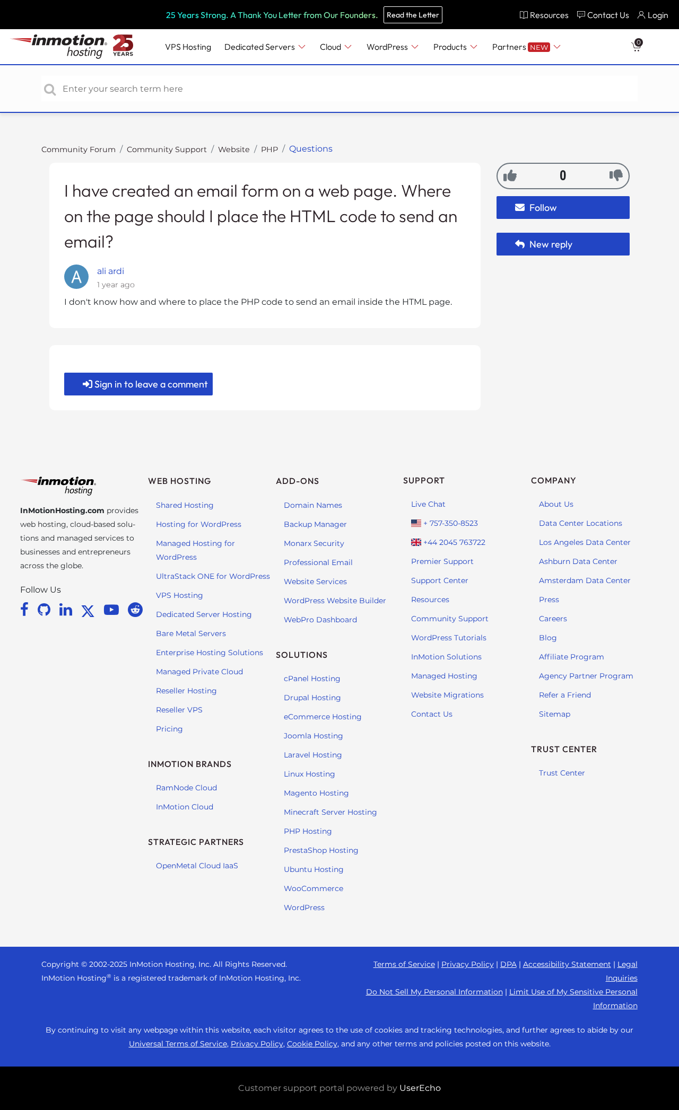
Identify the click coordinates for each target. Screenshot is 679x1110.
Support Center (439, 580)
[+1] (510, 175)
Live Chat (428, 504)
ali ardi (110, 271)
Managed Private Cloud (199, 671)
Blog (548, 637)
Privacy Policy (467, 964)
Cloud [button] (331, 46)
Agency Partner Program (586, 676)
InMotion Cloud (184, 807)
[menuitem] (544, 14)
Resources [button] (549, 15)
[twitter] (90, 610)
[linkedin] (67, 610)
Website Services (315, 581)
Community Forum (78, 149)
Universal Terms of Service (178, 1044)
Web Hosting (179, 480)
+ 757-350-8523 (449, 523)
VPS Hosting (179, 595)
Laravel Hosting (313, 755)
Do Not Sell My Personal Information (434, 992)
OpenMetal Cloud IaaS (197, 865)
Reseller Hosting (186, 690)
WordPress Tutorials (448, 637)
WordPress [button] (388, 46)
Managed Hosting (444, 676)
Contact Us (431, 714)
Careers (553, 618)
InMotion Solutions (446, 657)
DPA (508, 964)
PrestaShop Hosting (321, 850)
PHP (269, 149)
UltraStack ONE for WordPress (213, 576)
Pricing (169, 729)
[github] (46, 610)
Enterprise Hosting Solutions (209, 652)
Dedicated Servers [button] (260, 46)
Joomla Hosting (313, 736)
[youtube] (113, 610)
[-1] (616, 175)
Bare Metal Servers (191, 633)
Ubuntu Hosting (314, 869)
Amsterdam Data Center (585, 580)
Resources (430, 599)
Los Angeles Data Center (585, 542)
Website (234, 149)
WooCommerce (313, 888)
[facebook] (26, 610)
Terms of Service (404, 964)
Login (658, 15)
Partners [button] (520, 46)
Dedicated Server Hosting (204, 614)
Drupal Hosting (312, 697)
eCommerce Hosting (323, 716)
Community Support (167, 149)
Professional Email (318, 562)
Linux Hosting (309, 774)
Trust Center (562, 773)
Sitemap (554, 714)
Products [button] (450, 46)
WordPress (304, 907)
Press (549, 599)
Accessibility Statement (567, 964)
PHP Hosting (308, 831)
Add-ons (297, 480)
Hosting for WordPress (198, 524)
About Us (556, 504)
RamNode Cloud (186, 787)
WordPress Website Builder (335, 600)
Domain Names (313, 505)
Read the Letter (413, 15)
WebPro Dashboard (320, 619)
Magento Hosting (316, 793)
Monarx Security (314, 543)
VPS (188, 46)
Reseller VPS (179, 710)
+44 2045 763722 (453, 542)
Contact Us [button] (608, 15)
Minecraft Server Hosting (330, 812)
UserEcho (420, 1088)
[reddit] (135, 610)
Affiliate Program (571, 657)
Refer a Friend (565, 695)
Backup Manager (315, 524)
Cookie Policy (312, 1044)
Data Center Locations (580, 523)
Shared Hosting (185, 505)
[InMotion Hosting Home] (57, 46)
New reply (549, 244)
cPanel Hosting (312, 678)
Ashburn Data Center (578, 561)
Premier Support (442, 561)
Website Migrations (447, 695)
